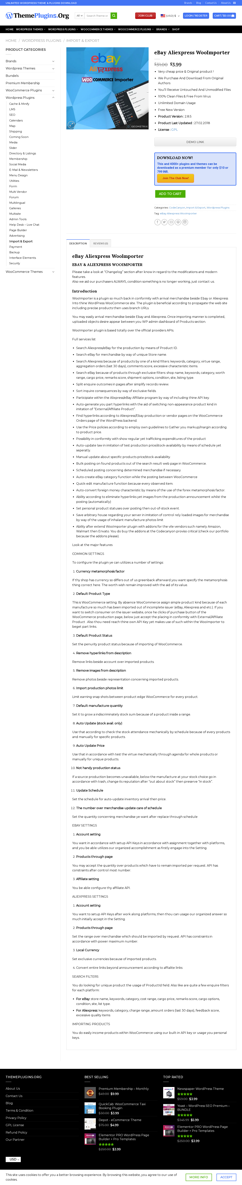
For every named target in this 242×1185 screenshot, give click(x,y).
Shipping (15, 131)
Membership (18, 159)
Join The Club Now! (175, 178)
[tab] (78, 243)
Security (14, 263)
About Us (226, 2)
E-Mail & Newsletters (23, 170)
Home (9, 29)
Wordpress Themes (20, 68)
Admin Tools (17, 219)
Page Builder (18, 230)
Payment (15, 247)
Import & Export (82, 40)
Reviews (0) (100, 243)
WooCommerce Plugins (134, 29)
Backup (14, 252)
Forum (14, 197)
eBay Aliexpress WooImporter (178, 213)
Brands (188, 2)
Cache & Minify (19, 104)
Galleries (15, 208)
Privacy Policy (16, 1118)
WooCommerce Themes (97, 29)
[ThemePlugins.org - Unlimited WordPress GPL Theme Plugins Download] (37, 15)
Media (13, 142)
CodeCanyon (177, 207)
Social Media (17, 164)
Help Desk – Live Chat (24, 224)
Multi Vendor (18, 192)
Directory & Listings (22, 153)
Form (13, 186)
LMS (12, 109)
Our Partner (15, 1139)
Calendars (16, 120)
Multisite (15, 213)
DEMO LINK (195, 142)
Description (78, 243)
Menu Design (18, 175)
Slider (13, 148)
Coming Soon (19, 137)
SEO (12, 115)
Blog (198, 2)
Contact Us (211, 2)
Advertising (17, 235)
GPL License (15, 1125)
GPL (174, 129)
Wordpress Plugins (41, 40)
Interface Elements (22, 258)
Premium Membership (23, 83)
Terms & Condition (19, 1110)
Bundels (12, 76)
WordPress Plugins (62, 29)
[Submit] (114, 15)
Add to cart (170, 194)
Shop (175, 29)
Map (12, 126)
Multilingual (17, 202)
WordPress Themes (29, 29)
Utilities (14, 181)
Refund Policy (16, 1132)
